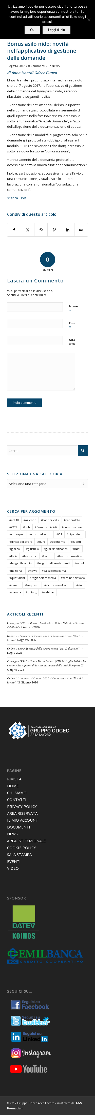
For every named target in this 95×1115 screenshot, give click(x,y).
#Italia (13, 556)
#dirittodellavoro (20, 542)
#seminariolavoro (73, 578)
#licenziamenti (59, 563)
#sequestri (32, 585)
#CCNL (13, 527)
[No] (88, 19)
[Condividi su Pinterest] (54, 229)
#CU (59, 534)
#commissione (72, 527)
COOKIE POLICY (21, 847)
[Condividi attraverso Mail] (81, 229)
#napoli (79, 563)
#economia (58, 542)
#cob (26, 527)
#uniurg (31, 592)
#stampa (15, 592)
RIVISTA (14, 778)
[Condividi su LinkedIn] (67, 229)
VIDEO (13, 868)
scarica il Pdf (16, 198)
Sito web (72, 342)
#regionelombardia (43, 578)
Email (73, 325)
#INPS (76, 549)
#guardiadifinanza (56, 549)
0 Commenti (36, 66)
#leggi (40, 563)
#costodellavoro (40, 534)
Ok (32, 30)
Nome (73, 308)
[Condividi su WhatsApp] (41, 229)
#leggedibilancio (20, 563)
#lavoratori (29, 556)
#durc (41, 542)
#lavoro (47, 556)
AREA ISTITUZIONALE (26, 840)
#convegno (17, 534)
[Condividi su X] (27, 229)
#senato (14, 585)
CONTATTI (16, 799)
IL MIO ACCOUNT (22, 820)
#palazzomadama (54, 571)
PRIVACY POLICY (22, 806)
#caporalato (72, 520)
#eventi (75, 542)
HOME (13, 785)
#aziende (30, 520)
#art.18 (14, 520)
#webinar (47, 592)
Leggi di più (56, 30)
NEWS (56, 66)
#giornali (15, 549)
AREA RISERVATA (22, 813)
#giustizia (32, 549)
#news (32, 571)
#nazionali (16, 571)
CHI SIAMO (17, 792)
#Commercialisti (46, 527)
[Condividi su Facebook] (14, 229)
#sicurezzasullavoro (57, 585)
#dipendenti (75, 534)
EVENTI (14, 861)
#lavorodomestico (69, 556)
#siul (79, 585)
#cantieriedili (50, 520)
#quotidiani (17, 578)
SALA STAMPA (19, 854)
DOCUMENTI (18, 827)
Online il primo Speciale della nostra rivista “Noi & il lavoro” (43, 648)
